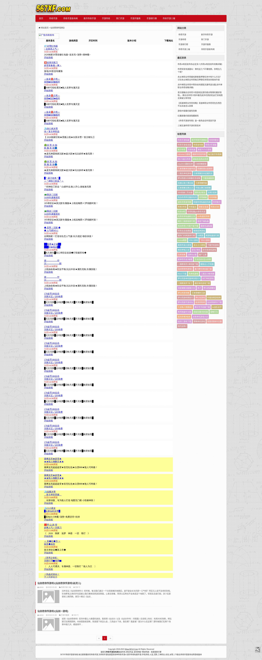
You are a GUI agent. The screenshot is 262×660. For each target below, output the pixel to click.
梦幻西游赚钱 (209, 288)
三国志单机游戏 (184, 173)
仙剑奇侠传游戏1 (185, 269)
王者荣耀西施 (201, 183)
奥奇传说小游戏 (184, 245)
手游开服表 (135, 18)
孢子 (199, 288)
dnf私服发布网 (203, 216)
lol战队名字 (217, 307)
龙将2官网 (212, 192)
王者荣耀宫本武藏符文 (203, 173)
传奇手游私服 (183, 140)
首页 (41, 18)
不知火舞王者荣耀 (203, 188)
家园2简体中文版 (214, 321)
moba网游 (182, 240)
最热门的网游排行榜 (186, 235)
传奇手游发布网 (70, 18)
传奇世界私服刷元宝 (186, 216)
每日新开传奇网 (214, 154)
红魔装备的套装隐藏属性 (188, 116)
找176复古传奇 (184, 159)
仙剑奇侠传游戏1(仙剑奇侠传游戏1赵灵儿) (59, 583)
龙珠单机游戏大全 (200, 317)
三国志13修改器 (207, 274)
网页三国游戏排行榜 (186, 221)
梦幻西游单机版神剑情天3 (189, 278)
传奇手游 (53, 18)
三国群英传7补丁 (185, 283)
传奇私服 (191, 149)
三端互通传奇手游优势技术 (189, 125)
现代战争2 (182, 326)
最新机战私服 (206, 226)
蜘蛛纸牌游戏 (199, 231)
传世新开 (217, 202)
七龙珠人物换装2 (185, 307)
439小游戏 (193, 240)
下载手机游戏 (213, 245)
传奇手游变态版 (184, 145)
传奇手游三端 (169, 18)
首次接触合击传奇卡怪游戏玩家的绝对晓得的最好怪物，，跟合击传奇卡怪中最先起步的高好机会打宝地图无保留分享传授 (200, 95)
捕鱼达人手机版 (207, 264)
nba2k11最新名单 (185, 164)
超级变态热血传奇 (200, 159)
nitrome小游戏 (184, 154)
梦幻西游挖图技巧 (185, 297)
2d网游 (200, 235)
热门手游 (120, 18)
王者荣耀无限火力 (185, 188)
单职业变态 (203, 207)
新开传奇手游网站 (199, 140)
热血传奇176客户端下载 (188, 226)
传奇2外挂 (182, 207)
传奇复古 (192, 207)
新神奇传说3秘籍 (185, 259)
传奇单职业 (214, 140)
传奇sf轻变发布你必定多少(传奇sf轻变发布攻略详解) (200, 64)
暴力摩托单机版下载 (203, 269)
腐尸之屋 (203, 254)
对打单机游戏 (208, 278)
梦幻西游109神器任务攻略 (189, 178)
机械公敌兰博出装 (185, 183)
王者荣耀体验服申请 (186, 169)
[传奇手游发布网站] (53, 7)
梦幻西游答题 (183, 293)
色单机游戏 (193, 274)
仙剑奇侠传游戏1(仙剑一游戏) (53, 611)
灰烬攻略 (181, 254)
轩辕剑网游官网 (214, 297)
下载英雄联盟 (208, 178)
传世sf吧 (181, 211)
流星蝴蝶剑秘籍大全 (186, 288)
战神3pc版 (192, 254)
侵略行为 (214, 312)
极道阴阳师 (200, 302)
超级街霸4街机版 (200, 312)
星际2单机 (196, 250)
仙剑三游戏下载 (184, 321)
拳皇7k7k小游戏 (204, 149)
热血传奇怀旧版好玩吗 (187, 197)
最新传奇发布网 (199, 154)
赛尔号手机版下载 (202, 307)
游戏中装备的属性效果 (187, 111)
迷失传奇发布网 (184, 202)
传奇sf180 (215, 207)
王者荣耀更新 (201, 164)
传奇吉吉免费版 (184, 231)
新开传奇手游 (90, 18)
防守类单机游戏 (209, 250)
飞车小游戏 (205, 240)
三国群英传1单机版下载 (188, 264)
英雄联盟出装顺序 (205, 169)
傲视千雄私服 (203, 221)
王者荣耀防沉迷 (198, 293)
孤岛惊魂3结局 (184, 317)
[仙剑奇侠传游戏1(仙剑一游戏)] (48, 625)
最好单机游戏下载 (202, 283)
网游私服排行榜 (212, 235)
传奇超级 (203, 197)
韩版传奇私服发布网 (202, 202)
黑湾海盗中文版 (184, 312)
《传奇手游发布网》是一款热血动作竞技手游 (197, 121)
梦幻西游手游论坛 (185, 302)
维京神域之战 (183, 250)
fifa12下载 (182, 274)
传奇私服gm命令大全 (196, 211)
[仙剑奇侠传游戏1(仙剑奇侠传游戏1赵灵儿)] (48, 597)
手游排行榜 (152, 18)
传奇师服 (213, 197)
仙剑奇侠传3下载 (214, 302)
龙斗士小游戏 (199, 245)
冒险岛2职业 (200, 192)
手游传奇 (106, 18)
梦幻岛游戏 (200, 297)
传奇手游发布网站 (258, 649)
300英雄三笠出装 (185, 192)
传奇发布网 (198, 145)
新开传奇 (181, 149)
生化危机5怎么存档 (203, 259)
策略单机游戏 (199, 321)
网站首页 (45, 28)
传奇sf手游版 (210, 145)
